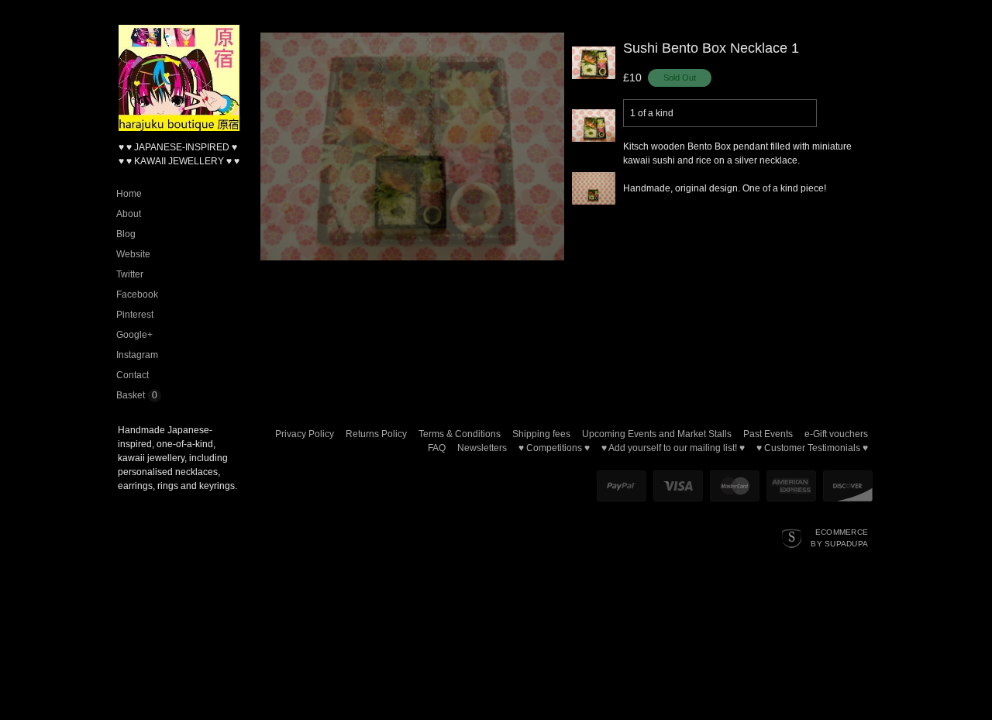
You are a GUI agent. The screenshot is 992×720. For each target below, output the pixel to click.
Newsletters (482, 448)
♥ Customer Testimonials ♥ (812, 448)
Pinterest (134, 314)
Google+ (134, 334)
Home (129, 193)
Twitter (129, 274)
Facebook (137, 294)
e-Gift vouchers (836, 434)
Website (133, 254)
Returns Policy (376, 434)
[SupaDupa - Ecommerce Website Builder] (791, 537)
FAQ (437, 448)
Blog (126, 234)
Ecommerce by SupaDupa (839, 537)
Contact (132, 375)
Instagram (137, 355)
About (128, 213)
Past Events (768, 434)
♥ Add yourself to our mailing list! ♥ (673, 448)
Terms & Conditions (459, 434)
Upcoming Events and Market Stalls (657, 434)
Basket (130, 395)
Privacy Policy (304, 434)
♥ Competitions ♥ (554, 448)
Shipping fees (541, 434)
